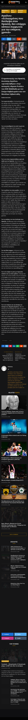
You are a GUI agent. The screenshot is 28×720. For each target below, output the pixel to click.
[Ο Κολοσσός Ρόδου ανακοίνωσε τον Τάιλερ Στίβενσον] (14, 426)
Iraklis (10, 340)
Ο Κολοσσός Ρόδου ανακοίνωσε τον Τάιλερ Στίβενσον (13, 436)
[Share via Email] (24, 39)
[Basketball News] (14, 2)
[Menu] (2, 2)
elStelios (10, 366)
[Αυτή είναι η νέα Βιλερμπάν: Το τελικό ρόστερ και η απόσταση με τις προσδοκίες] (5, 576)
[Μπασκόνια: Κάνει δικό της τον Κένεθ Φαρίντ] (5, 585)
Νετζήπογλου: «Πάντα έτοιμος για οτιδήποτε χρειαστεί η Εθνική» (11, 458)
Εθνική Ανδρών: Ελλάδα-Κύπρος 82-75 (12, 480)
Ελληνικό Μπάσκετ (20, 11)
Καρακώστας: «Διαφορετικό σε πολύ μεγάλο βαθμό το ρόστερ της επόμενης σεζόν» (20, 357)
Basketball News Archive (10, 6)
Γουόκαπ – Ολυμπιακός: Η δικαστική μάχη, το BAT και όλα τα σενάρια (13, 665)
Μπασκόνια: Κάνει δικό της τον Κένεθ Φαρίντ (18, 584)
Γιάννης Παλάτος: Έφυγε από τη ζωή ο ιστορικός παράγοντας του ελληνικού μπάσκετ (12, 413)
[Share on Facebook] (3, 39)
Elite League (13, 11)
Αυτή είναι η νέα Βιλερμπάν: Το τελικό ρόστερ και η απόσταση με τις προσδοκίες (18, 576)
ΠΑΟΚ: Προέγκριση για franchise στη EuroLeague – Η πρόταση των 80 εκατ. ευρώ (18, 548)
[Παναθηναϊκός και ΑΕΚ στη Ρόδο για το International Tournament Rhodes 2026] (14, 492)
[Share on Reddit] (19, 39)
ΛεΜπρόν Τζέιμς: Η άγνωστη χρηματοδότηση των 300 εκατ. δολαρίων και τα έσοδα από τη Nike (18, 682)
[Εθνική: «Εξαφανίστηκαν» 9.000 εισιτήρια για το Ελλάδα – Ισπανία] (5, 567)
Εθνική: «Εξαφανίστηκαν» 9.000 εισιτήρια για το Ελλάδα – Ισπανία (18, 567)
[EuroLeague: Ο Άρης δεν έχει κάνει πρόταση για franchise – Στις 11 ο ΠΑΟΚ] (5, 701)
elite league (4, 340)
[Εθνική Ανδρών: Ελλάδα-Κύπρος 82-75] (14, 471)
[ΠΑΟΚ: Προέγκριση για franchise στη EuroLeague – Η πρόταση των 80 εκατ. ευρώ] (5, 548)
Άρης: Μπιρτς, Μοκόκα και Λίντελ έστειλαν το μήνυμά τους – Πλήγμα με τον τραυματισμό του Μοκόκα (13, 525)
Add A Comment (14, 534)
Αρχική (2, 6)
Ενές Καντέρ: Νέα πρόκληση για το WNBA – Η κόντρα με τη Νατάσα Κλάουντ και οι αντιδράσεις (18, 691)
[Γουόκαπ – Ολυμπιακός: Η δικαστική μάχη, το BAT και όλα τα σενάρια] (14, 655)
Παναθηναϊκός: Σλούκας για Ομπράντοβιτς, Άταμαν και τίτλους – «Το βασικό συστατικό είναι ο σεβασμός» (18, 557)
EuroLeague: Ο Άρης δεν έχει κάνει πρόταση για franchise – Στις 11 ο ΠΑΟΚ (18, 700)
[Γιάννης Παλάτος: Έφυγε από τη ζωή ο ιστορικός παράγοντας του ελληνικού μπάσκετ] (14, 402)
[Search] (26, 2)
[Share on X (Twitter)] (9, 39)
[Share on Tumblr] (14, 39)
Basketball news (5, 11)
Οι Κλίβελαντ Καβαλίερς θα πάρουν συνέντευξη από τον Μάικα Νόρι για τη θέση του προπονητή (7, 357)
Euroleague (5, 661)
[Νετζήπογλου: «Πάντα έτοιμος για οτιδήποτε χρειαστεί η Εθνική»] (14, 449)
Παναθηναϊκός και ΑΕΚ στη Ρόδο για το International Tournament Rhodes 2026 (12, 501)
